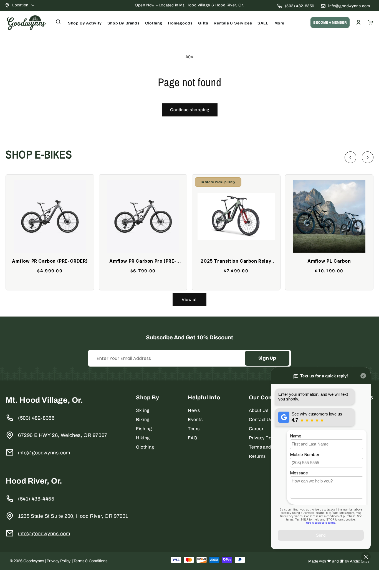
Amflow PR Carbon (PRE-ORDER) (50, 261)
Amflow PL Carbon (329, 261)
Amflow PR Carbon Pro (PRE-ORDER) (142, 261)
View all (190, 299)
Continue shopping (189, 110)
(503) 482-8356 (299, 6)
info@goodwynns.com (349, 6)
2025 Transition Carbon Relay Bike (236, 261)
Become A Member (330, 22)
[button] (58, 22)
